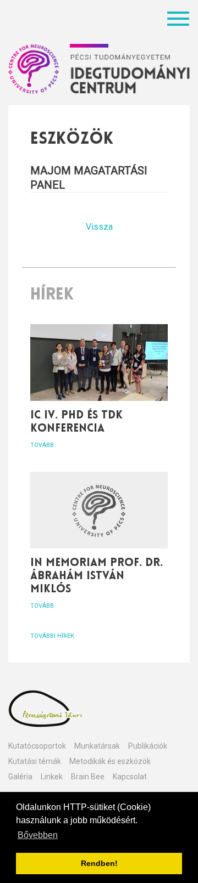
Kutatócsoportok (37, 746)
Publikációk (147, 746)
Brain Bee (88, 776)
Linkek (52, 776)
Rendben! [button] (99, 863)
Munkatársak (97, 746)
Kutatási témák (34, 761)
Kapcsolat (130, 776)
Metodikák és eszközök (110, 761)
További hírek (52, 635)
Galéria (20, 776)
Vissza (99, 227)
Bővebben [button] (38, 835)
